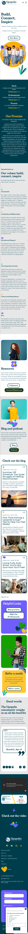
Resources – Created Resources (9, 858)
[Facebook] (7, 845)
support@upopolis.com (8, 876)
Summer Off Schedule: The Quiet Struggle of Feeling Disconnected (13, 475)
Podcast (14, 450)
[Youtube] (12, 846)
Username (8, 893)
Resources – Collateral (6, 855)
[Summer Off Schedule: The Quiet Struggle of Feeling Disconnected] (14, 498)
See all (4, 597)
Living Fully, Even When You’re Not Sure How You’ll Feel (14, 565)
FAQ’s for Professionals (14, 615)
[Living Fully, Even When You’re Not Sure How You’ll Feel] (14, 586)
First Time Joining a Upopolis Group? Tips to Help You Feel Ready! (14, 521)
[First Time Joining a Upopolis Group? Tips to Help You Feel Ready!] (14, 544)
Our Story (14, 38)
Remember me (9, 905)
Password (7, 898)
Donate (9, 869)
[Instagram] (16, 846)
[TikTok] (21, 846)
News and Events (5, 850)
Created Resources (14, 390)
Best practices (14, 609)
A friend (10, 916)
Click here (12, 92)
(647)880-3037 (5, 878)
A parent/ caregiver (13, 918)
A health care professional (14, 915)
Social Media (11, 919)
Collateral (13, 385)
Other (10, 921)
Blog (14, 445)
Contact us (4, 864)
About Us (3, 853)
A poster (10, 920)
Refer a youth (14, 688)
